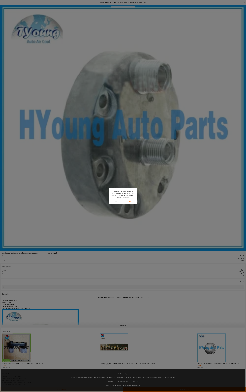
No (116, 201)
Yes (130, 201)
